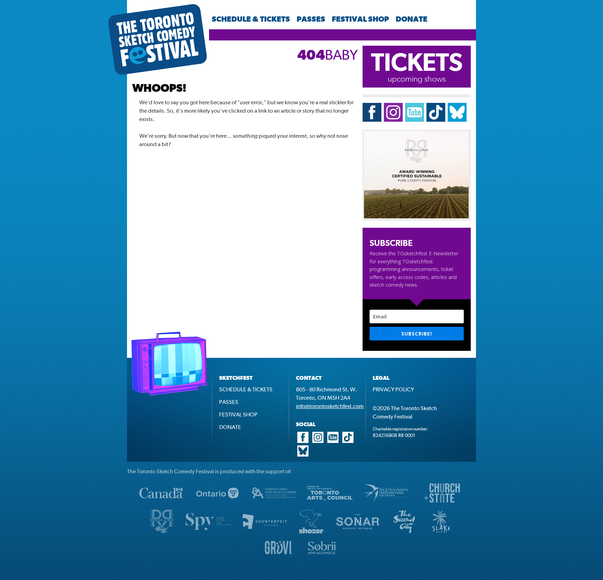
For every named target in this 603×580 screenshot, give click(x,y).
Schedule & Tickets (251, 18)
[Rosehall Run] (161, 532)
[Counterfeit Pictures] (264, 532)
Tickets (417, 61)
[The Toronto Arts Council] (330, 504)
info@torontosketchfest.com (330, 406)
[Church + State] (442, 504)
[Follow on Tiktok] (435, 119)
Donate (411, 18)
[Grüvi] (279, 556)
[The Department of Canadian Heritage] (161, 504)
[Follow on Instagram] (393, 119)
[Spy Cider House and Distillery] (208, 532)
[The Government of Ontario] (217, 504)
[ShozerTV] (311, 532)
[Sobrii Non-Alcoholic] (322, 556)
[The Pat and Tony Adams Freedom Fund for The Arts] (386, 504)
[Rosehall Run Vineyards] (416, 216)
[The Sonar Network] (358, 532)
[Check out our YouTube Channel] (332, 441)
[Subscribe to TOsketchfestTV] (414, 119)
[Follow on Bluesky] (457, 119)
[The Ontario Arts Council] (273, 504)
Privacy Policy (393, 389)
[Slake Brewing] (441, 532)
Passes (311, 18)
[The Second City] (404, 532)
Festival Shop (360, 18)
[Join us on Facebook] (372, 119)
